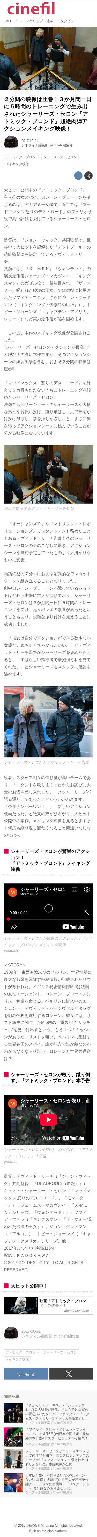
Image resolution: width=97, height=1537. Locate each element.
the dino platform (54, 1531)
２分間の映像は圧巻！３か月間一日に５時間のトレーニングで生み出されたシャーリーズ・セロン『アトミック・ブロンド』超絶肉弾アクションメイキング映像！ (48, 114)
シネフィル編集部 (34, 145)
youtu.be (11, 950)
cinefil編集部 (63, 145)
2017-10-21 (29, 141)
